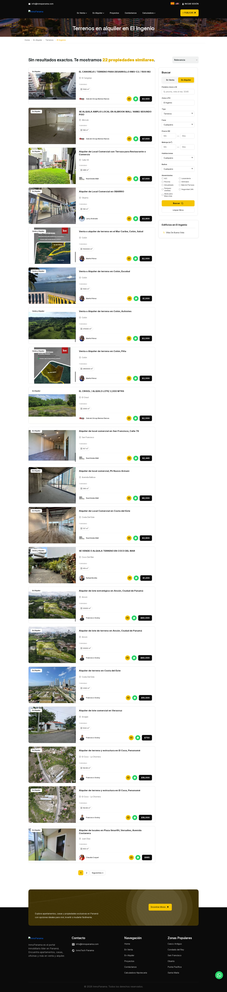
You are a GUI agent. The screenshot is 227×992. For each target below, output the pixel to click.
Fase (164, 120)
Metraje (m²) (167, 142)
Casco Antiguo (175, 944)
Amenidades (167, 175)
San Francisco (174, 955)
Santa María (173, 973)
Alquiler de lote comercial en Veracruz (100, 710)
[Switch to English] (177, 3)
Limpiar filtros (178, 210)
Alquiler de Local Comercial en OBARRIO (101, 191)
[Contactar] (129, 98)
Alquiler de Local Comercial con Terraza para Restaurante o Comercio (112, 153)
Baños (164, 164)
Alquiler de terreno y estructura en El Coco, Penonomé (109, 750)
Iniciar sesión (189, 4)
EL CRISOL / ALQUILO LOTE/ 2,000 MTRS (101, 391)
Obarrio (171, 961)
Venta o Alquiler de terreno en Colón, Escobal (104, 271)
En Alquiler (98, 13)
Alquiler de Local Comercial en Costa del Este (104, 511)
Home (27, 40)
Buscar (176, 203)
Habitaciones (167, 153)
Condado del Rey (176, 950)
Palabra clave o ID (169, 87)
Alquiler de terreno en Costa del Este (100, 670)
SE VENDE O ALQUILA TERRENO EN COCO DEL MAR (107, 551)
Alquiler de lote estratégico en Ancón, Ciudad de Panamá (111, 590)
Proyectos (114, 13)
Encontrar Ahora (158, 907)
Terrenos (49, 40)
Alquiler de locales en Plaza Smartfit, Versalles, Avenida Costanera (110, 832)
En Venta (81, 13)
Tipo (164, 109)
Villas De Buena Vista (175, 232)
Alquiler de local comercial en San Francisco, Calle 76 (109, 431)
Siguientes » (97, 873)
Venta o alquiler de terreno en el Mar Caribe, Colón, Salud (111, 231)
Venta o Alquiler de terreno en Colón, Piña (102, 351)
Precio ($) (166, 131)
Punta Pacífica (175, 967)
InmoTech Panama (84, 950)
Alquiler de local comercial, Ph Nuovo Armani (104, 471)
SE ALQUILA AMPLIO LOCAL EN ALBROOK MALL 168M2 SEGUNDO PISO (115, 113)
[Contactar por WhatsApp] (219, 975)
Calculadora (148, 13)
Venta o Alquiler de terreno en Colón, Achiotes (105, 311)
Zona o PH (166, 98)
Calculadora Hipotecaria (135, 973)
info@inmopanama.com (42, 4)
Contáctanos (131, 13)
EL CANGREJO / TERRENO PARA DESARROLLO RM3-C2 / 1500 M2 (115, 71)
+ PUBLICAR (187, 13)
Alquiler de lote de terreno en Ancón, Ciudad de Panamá (110, 630)
